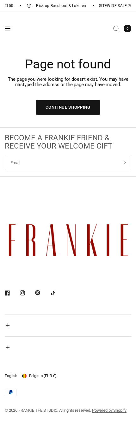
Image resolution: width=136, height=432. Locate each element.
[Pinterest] (42, 293)
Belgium (42, 376)
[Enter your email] (125, 162)
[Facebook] (12, 293)
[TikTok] (57, 293)
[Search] (116, 28)
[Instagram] (27, 293)
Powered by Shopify (109, 410)
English (11, 376)
